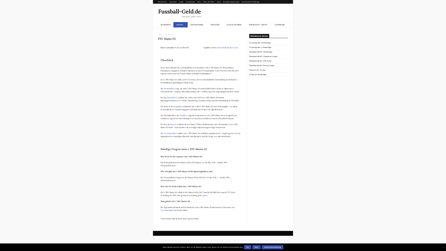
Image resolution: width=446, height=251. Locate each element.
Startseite (166, 25)
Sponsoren (172, 124)
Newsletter (162, 2)
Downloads (190, 2)
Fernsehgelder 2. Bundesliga (260, 47)
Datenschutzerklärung (250, 2)
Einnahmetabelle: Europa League (262, 65)
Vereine (179, 25)
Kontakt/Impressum (231, 2)
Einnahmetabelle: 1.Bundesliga (260, 52)
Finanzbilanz (169, 89)
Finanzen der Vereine (257, 70)
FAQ (199, 2)
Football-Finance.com (229, 47)
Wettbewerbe (196, 25)
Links (181, 2)
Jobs (218, 2)
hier (206, 195)
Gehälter (215, 25)
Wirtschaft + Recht (258, 25)
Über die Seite (208, 2)
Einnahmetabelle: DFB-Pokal (260, 61)
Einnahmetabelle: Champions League (263, 56)
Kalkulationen (234, 25)
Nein (256, 247)
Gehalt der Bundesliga (257, 74)
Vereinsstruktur (170, 133)
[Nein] (443, 247)
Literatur (173, 2)
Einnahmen (172, 97)
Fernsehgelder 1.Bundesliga (260, 43)
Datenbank (280, 25)
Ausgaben (179, 106)
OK (248, 247)
